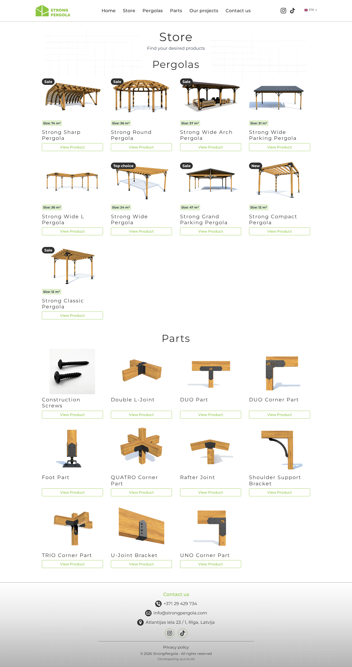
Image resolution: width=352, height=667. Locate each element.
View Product (72, 147)
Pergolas (152, 10)
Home (109, 10)
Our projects (203, 10)
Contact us (238, 10)
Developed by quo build (176, 659)
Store (129, 10)
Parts (176, 10)
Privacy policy (176, 647)
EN (311, 9)
